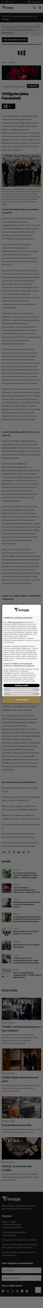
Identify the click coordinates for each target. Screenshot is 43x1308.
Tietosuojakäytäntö (21, 700)
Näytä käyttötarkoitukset (22, 694)
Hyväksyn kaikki (21, 685)
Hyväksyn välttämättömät (21, 690)
